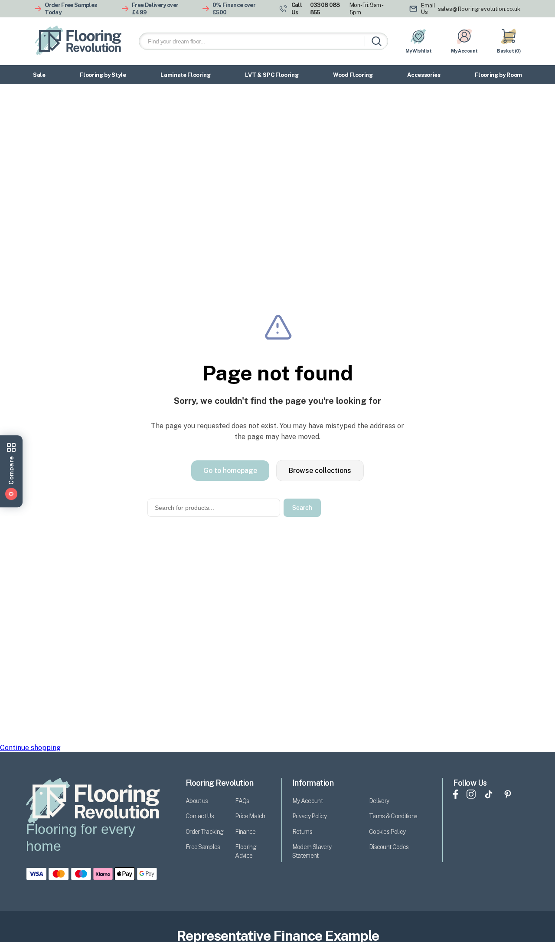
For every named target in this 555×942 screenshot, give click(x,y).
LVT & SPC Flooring (271, 75)
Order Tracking (204, 831)
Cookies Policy (387, 831)
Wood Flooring (353, 75)
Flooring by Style (103, 75)
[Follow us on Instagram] (471, 795)
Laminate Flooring (185, 75)
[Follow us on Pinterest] (508, 795)
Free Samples (203, 846)
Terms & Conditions (393, 816)
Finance (245, 831)
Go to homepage (230, 470)
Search (302, 507)
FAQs (242, 800)
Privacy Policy (309, 816)
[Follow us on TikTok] (488, 795)
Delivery (379, 800)
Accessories (423, 75)
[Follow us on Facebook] (455, 795)
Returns (302, 831)
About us (197, 800)
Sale (39, 75)
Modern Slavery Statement (311, 851)
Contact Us (200, 816)
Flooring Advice (245, 851)
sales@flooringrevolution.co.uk (479, 9)
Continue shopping (30, 748)
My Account (307, 800)
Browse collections (320, 470)
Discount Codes (388, 846)
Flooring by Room (498, 75)
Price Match (250, 816)
